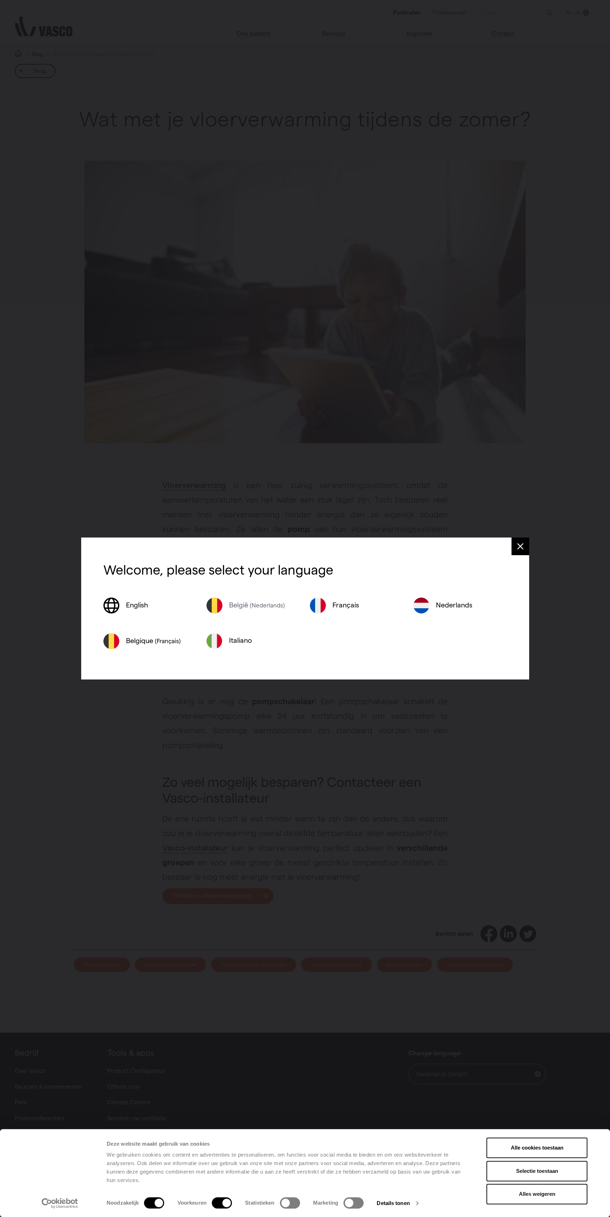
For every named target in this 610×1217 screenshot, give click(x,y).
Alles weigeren (537, 1194)
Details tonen (393, 1203)
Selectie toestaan (537, 1171)
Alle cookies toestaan (537, 1148)
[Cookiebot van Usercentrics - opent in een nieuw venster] (60, 1203)
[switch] (222, 1203)
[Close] (520, 546)
